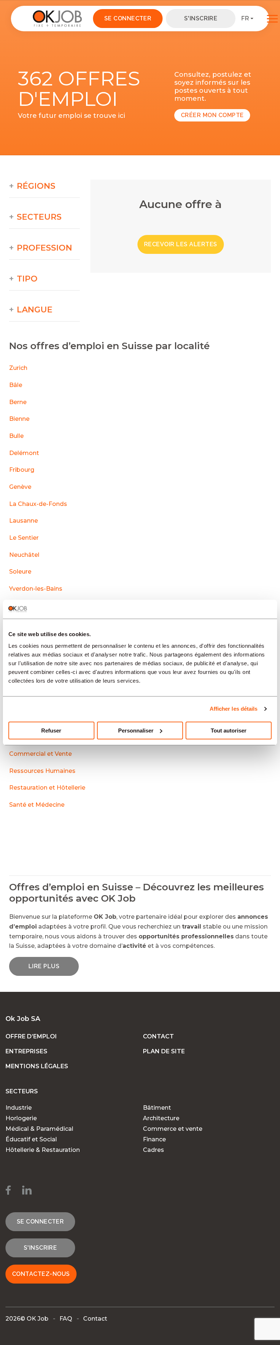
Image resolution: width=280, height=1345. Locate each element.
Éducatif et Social (31, 1139)
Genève (20, 486)
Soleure (20, 571)
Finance (154, 1139)
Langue (34, 310)
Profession (44, 248)
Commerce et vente (172, 1128)
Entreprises (26, 1051)
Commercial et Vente (40, 753)
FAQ (65, 1318)
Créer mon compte (212, 115)
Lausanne (23, 520)
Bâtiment (157, 1107)
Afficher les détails (234, 709)
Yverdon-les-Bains (35, 588)
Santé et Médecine (37, 804)
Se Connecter (128, 18)
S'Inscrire (201, 18)
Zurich (18, 367)
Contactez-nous (41, 1273)
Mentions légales (36, 1066)
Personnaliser (135, 730)
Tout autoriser (228, 730)
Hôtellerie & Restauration (42, 1149)
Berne (18, 402)
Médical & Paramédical (39, 1128)
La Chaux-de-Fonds (38, 503)
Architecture (161, 1118)
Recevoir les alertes (180, 244)
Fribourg (21, 469)
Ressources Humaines (42, 770)
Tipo (27, 279)
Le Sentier (24, 537)
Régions (36, 186)
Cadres (153, 1149)
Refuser (51, 730)
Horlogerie (21, 1118)
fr (245, 18)
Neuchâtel (24, 554)
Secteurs (39, 217)
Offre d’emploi (31, 1036)
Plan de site (164, 1051)
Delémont (24, 453)
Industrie (18, 1107)
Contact (158, 1036)
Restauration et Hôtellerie (47, 787)
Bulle (16, 435)
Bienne (19, 418)
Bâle (15, 385)
